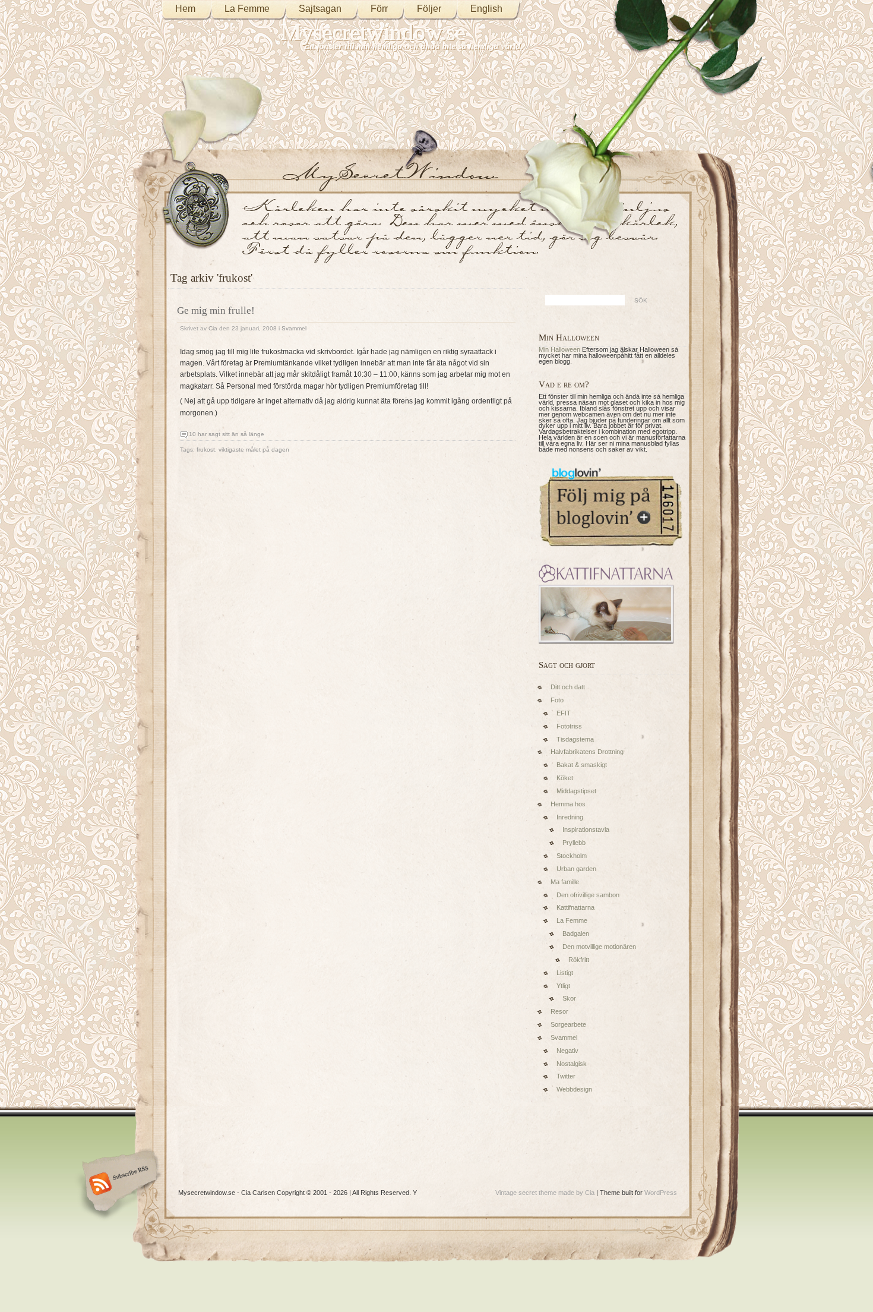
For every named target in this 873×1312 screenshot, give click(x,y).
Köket (564, 777)
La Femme (247, 9)
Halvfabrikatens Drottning (587, 751)
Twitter (565, 1076)
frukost (206, 449)
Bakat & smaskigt (581, 764)
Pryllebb (574, 842)
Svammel (293, 328)
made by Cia (576, 1192)
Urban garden (576, 868)
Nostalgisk (571, 1063)
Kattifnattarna (575, 907)
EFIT (563, 713)
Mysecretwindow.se (373, 32)
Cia (212, 328)
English (486, 9)
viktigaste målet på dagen (254, 449)
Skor (569, 998)
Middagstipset (576, 790)
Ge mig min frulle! (216, 310)
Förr (379, 9)
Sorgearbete (568, 1024)
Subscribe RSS (118, 1184)
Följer (429, 9)
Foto (557, 700)
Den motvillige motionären (599, 946)
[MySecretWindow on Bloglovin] (611, 549)
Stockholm (571, 855)
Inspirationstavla (585, 829)
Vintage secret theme (525, 1192)
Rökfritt (578, 959)
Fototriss (569, 726)
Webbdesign (574, 1089)
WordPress (660, 1192)
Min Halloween (559, 349)
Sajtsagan (320, 9)
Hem (185, 9)
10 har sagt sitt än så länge (226, 434)
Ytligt (563, 985)
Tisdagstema (575, 739)
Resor (559, 1011)
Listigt (564, 972)
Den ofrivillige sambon (587, 894)
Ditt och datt (568, 686)
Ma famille (565, 881)
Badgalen (575, 933)
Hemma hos (568, 804)
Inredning (569, 817)
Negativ (567, 1050)
